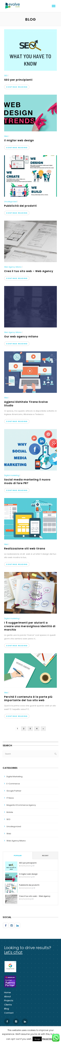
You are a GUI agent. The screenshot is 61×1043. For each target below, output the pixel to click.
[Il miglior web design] (30, 112)
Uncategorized (10, 201)
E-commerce (13, 783)
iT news (10, 798)
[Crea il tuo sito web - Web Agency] (30, 241)
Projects (8, 1000)
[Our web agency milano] (30, 306)
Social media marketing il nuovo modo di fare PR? (27, 481)
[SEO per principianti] (30, 49)
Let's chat (13, 952)
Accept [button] (37, 1039)
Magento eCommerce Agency (21, 805)
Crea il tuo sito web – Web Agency (28, 271)
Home (7, 992)
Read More (48, 1038)
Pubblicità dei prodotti (20, 206)
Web (6, 136)
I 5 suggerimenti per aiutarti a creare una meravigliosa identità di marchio (29, 626)
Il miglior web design (19, 140)
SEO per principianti (18, 80)
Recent (45, 855)
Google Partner (14, 790)
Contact (9, 1012)
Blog (6, 1008)
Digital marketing (11, 475)
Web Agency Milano (13, 267)
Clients (8, 1004)
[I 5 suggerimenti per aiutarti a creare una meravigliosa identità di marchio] (30, 592)
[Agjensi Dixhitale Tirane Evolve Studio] (30, 371)
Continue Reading (17, 87)
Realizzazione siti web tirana (24, 548)
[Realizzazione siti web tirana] (30, 518)
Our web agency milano (21, 336)
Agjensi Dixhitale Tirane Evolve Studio (26, 403)
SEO (6, 75)
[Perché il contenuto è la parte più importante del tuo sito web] (30, 670)
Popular (17, 855)
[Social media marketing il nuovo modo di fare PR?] (30, 449)
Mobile (10, 812)
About (7, 996)
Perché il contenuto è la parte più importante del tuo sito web (28, 698)
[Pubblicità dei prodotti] (30, 175)
